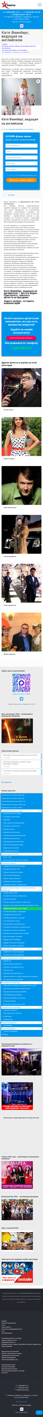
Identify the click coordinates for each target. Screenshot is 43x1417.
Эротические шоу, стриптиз (12, 1013)
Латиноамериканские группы (12, 995)
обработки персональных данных (28, 175)
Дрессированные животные (12, 964)
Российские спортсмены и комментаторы (16, 927)
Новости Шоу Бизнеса (9, 1323)
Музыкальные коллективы (10, 983)
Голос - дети (7, 857)
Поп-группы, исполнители (11, 816)
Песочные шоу (8, 970)
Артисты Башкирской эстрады (13, 845)
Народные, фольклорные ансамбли (14, 992)
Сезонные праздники (8, 1367)
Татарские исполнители (11, 851)
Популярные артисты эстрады (12, 811)
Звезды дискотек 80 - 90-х (11, 869)
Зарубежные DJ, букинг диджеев (13, 952)
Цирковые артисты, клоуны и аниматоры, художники (20, 976)
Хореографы (7, 1016)
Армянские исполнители (11, 848)
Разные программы (8, 1028)
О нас (3, 1325)
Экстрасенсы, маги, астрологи (13, 979)
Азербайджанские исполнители (13, 841)
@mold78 (32, 704)
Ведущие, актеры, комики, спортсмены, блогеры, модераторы (18, 889)
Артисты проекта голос (9, 1340)
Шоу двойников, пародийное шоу (14, 924)
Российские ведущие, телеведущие (14, 911)
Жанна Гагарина (9, 459)
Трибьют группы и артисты (12, 878)
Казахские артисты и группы (12, 813)
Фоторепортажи (7, 1333)
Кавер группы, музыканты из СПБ (14, 1004)
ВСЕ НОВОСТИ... (7, 782)
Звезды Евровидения (9, 1022)
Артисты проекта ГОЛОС (10, 854)
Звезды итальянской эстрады (13, 872)
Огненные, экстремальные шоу (13, 967)
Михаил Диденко (10, 654)
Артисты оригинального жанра (12, 958)
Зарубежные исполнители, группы (14, 866)
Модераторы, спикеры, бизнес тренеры (16, 933)
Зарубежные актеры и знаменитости (15, 884)
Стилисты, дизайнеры (10, 1031)
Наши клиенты (6, 1327)
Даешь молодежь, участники (12, 936)
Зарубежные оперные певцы (12, 881)
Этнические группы (9, 1001)
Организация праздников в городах (13, 1371)
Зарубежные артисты (8, 863)
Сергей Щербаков (10, 556)
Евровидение (7, 1025)
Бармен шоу (7, 961)
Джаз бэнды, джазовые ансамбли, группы (16, 988)
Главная (4, 44)
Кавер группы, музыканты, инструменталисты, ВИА (19, 985)
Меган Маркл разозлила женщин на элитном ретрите (20, 755)
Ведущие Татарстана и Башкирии (13, 943)
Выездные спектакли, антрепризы (14, 930)
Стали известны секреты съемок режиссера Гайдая (20, 771)
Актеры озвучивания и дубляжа (13, 946)
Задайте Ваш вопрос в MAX (21, 694)
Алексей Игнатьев (10, 507)
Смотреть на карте (21, 1401)
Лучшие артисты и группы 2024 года (12, 795)
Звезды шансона (8, 829)
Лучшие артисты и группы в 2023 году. (13, 804)
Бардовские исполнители (11, 832)
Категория (4, 1034)
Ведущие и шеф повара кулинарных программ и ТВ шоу (21, 905)
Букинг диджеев (7, 949)
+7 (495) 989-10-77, (12, 12)
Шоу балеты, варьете (10, 1010)
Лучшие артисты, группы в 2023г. (11, 807)
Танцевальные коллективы (10, 1007)
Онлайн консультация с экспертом (21, 338)
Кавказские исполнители (11, 838)
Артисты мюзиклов (9, 899)
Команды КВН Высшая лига (12, 914)
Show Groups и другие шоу (11, 875)
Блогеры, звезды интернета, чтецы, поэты (17, 902)
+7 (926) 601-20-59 (32, 12)
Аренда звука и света (8, 1364)
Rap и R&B (6, 820)
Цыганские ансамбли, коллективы (14, 998)
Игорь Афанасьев (10, 605)
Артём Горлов (8, 410)
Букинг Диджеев (7, 1346)
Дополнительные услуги (9, 1369)
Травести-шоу (7, 1019)
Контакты (5, 1373)
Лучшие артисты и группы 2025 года (12, 798)
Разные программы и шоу (10, 1359)
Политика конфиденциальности (12, 1329)
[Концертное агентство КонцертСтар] (21, 6)
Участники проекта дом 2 (11, 921)
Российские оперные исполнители (14, 835)
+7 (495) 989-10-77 (21, 347)
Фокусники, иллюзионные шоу (13, 973)
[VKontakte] (21, 26)
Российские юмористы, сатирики (14, 918)
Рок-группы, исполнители (11, 826)
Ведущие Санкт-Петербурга (12, 939)
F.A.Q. (3, 1331)
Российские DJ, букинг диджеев (13, 955)
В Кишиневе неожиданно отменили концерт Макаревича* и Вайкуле (17, 763)
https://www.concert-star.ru (28, 1293)
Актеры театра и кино (10, 893)
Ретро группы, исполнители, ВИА (13, 823)
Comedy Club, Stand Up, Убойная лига (15, 896)
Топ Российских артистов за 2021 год (13, 801)
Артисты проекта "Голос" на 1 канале (15, 860)
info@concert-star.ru (22, 14)
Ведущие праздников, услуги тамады (14, 50)
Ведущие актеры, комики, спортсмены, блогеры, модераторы (21, 1344)
